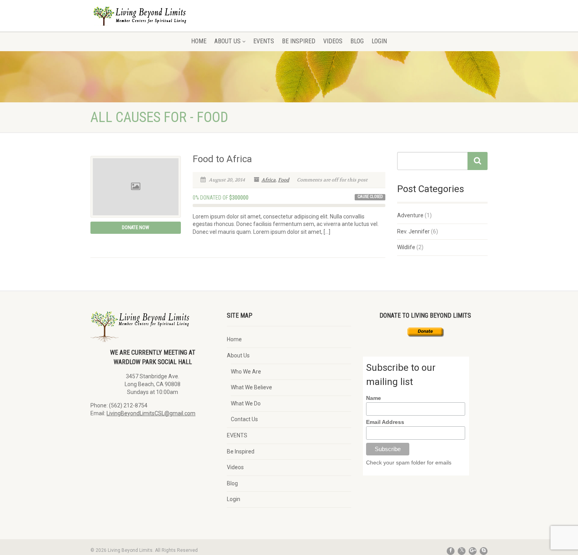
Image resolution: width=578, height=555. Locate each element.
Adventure (410, 215)
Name (373, 398)
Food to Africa (222, 159)
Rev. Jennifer (413, 231)
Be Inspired (298, 41)
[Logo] (152, 21)
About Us (227, 41)
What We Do (246, 403)
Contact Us (244, 419)
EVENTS (263, 41)
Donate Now (135, 227)
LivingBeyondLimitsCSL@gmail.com (151, 413)
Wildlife (406, 247)
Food (283, 180)
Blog (357, 41)
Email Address (385, 422)
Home (198, 41)
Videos (332, 41)
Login (379, 41)
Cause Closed (370, 196)
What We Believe (251, 387)
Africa (268, 180)
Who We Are (246, 371)
